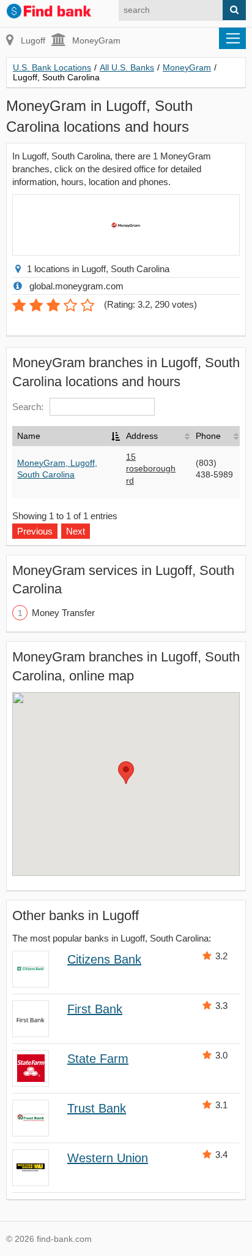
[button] (126, 772)
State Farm (97, 1058)
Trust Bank (96, 1108)
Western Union (107, 1158)
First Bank (94, 1009)
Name (28, 436)
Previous (35, 531)
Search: (27, 407)
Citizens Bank (104, 959)
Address (142, 436)
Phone (208, 436)
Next (75, 531)
